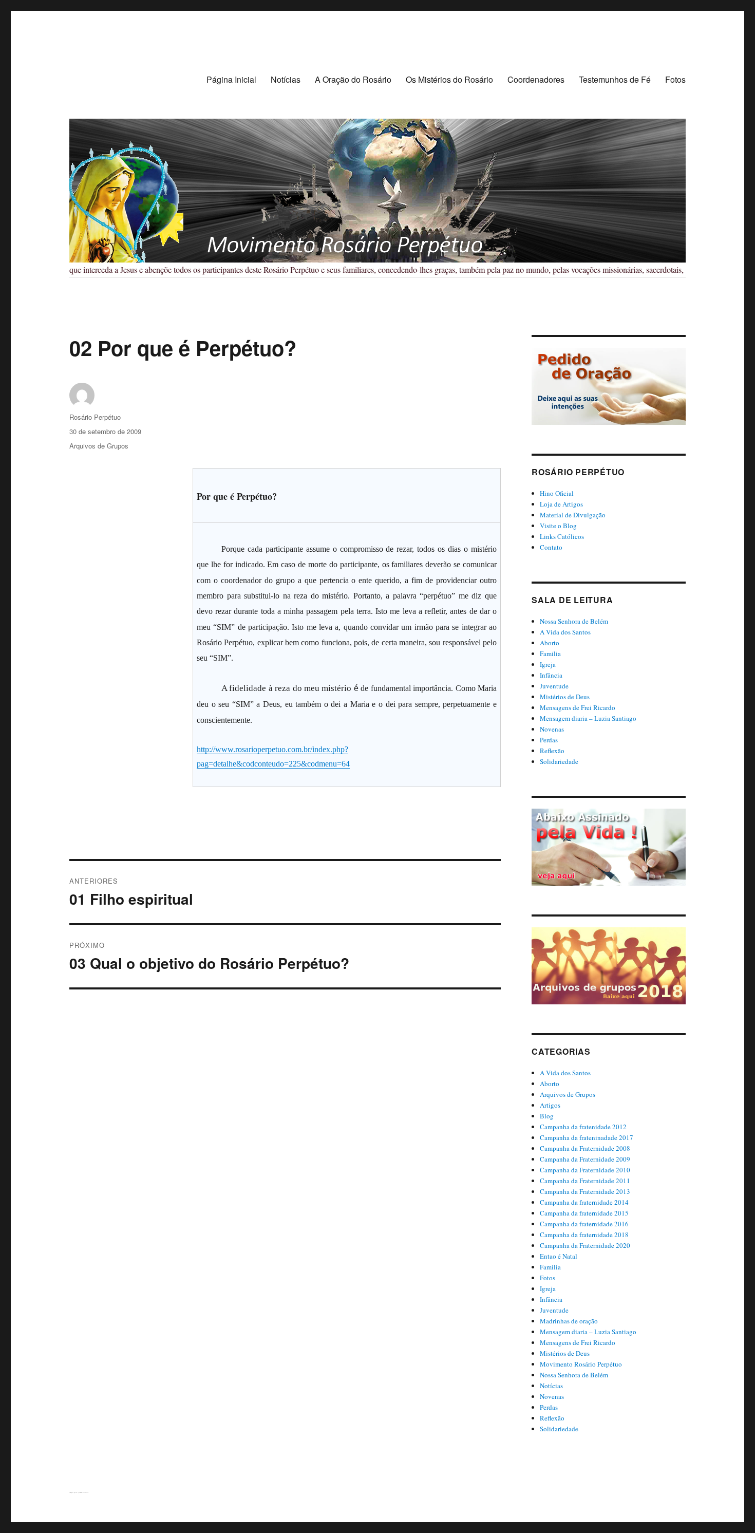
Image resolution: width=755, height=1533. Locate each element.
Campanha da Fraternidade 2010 (585, 1169)
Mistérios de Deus (565, 696)
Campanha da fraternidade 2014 (584, 1202)
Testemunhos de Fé (615, 79)
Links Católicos (562, 536)
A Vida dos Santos (565, 632)
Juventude (554, 685)
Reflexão (552, 750)
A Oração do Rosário (353, 79)
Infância (551, 675)
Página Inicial (231, 79)
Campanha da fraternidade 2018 (584, 1234)
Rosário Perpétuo (95, 417)
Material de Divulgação (573, 514)
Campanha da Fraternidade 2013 (585, 1191)
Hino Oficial (557, 493)
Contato (551, 547)
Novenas (552, 729)
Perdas (549, 739)
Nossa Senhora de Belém (574, 621)
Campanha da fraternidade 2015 (584, 1213)
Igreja (548, 664)
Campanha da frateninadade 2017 (586, 1137)
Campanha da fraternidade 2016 (584, 1223)
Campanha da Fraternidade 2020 (585, 1245)
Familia (550, 653)
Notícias (285, 79)
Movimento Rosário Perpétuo (581, 1364)
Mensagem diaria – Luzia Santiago (588, 718)
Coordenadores (535, 79)
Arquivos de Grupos (98, 446)
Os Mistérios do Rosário (449, 79)
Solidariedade (559, 761)
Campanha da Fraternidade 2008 (585, 1148)
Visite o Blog (558, 525)
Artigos (550, 1105)
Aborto (549, 642)
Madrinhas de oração (569, 1320)
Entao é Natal (558, 1256)
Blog (547, 1115)
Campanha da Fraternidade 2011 (585, 1180)
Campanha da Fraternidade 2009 (585, 1159)
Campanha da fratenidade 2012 (583, 1126)
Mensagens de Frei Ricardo (577, 707)
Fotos (675, 79)
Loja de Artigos (561, 504)
